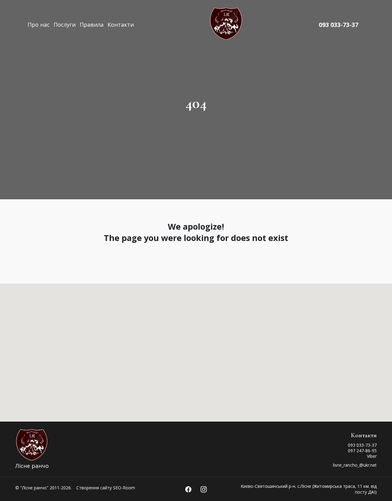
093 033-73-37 (338, 25)
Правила (92, 24)
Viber (372, 456)
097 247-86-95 (362, 450)
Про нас (39, 24)
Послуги (65, 24)
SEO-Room (124, 488)
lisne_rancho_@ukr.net (355, 465)
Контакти (120, 24)
